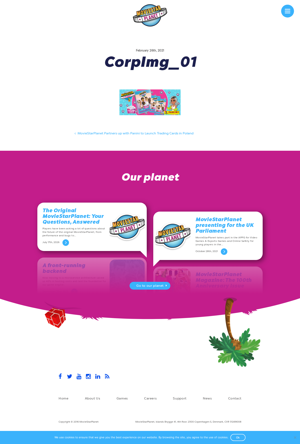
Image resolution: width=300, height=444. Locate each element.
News (207, 398)
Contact (234, 398)
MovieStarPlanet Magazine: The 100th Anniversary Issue (224, 280)
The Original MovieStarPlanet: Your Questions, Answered (73, 216)
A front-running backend (63, 268)
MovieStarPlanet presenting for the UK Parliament (225, 225)
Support (179, 398)
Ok (238, 437)
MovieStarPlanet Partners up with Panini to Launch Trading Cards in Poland (135, 133)
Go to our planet (150, 286)
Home (64, 398)
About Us (92, 398)
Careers (150, 398)
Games (122, 398)
